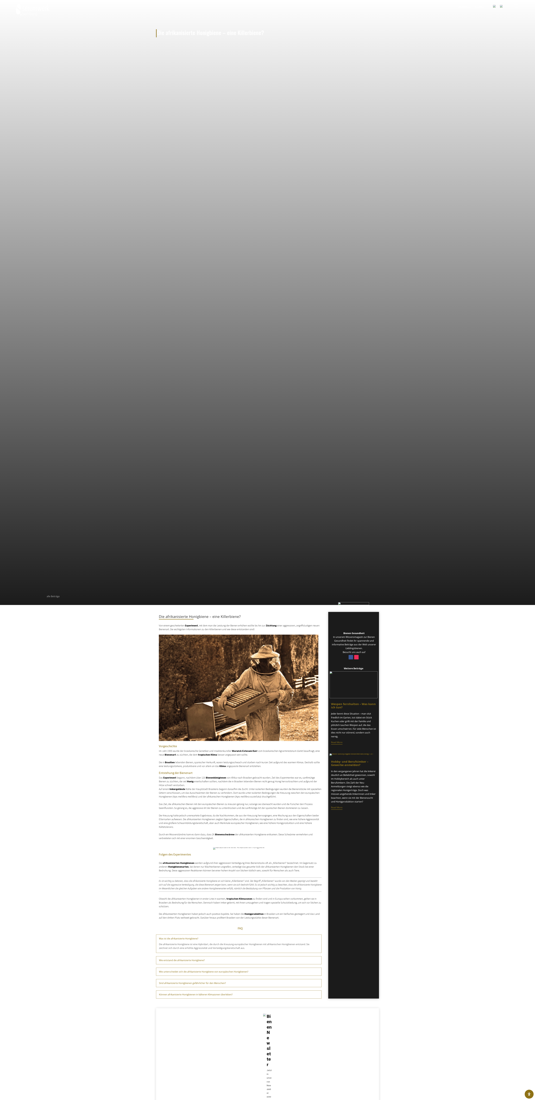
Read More (336, 742)
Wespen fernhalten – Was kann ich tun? (353, 705)
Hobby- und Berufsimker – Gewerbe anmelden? (349, 763)
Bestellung (465, 6)
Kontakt (479, 6)
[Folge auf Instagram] (356, 657)
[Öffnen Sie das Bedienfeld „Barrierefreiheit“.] (529, 1094)
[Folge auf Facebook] (351, 657)
